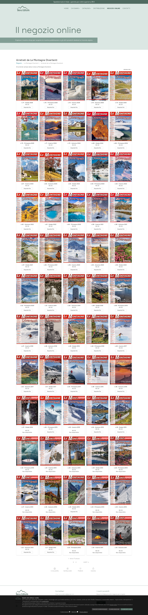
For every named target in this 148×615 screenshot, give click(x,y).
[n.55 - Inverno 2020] (74, 248)
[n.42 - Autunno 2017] (27, 369)
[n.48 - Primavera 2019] (121, 288)
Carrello (93, 571)
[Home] (23, 9)
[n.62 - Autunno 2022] (27, 207)
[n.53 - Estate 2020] (121, 248)
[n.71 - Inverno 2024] (50, 126)
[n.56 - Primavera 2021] (50, 248)
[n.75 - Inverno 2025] (74, 85)
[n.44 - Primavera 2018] (97, 329)
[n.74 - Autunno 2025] (97, 85)
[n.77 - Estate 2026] (27, 85)
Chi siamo (75, 8)
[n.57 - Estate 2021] (27, 248)
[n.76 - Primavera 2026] (50, 85)
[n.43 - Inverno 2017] (121, 329)
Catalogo (86, 8)
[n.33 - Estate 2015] (121, 410)
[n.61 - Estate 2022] (50, 207)
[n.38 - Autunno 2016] (121, 369)
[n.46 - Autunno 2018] (50, 329)
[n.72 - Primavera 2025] (27, 126)
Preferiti (80, 571)
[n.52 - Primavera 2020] (27, 288)
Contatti (126, 8)
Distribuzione (99, 8)
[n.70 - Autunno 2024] (74, 126)
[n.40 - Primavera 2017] (74, 369)
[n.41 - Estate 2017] (50, 369)
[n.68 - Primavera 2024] (121, 126)
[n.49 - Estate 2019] (97, 288)
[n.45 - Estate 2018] (74, 329)
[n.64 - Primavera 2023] (97, 167)
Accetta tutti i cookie (126, 609)
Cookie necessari (64, 612)
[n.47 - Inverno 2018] (27, 329)
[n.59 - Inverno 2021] (97, 207)
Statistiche (74, 612)
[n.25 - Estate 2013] (74, 490)
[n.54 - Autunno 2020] (97, 248)
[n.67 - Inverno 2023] (27, 167)
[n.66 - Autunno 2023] (50, 167)
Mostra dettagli (84, 612)
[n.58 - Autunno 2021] (121, 207)
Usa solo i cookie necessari (100, 609)
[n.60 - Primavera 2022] (74, 207)
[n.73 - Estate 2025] (121, 85)
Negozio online (113, 8)
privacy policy (113, 605)
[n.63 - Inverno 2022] (121, 167)
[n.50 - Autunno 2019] (74, 288)
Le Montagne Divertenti (31, 63)
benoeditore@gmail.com (64, 594)
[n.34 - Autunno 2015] (97, 410)
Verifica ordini (67, 571)
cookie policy (45, 601)
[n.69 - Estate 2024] (97, 126)
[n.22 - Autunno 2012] (27, 530)
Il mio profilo (55, 571)
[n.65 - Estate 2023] (74, 167)
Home (66, 8)
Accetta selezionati (114, 609)
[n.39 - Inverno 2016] (97, 369)
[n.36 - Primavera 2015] (50, 410)
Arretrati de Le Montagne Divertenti (52, 63)
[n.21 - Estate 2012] (50, 530)
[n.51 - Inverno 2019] (50, 288)
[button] (86, 562)
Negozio (19, 63)
